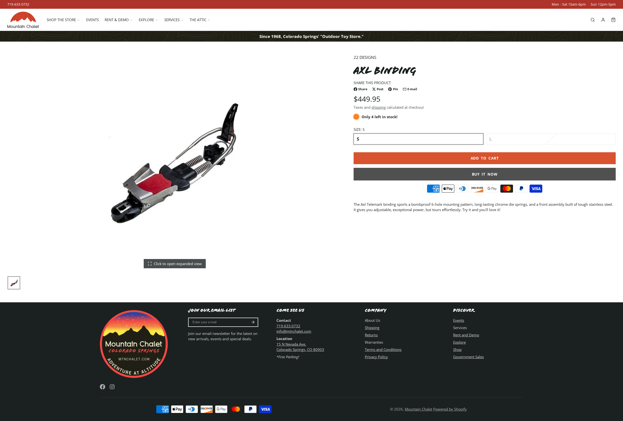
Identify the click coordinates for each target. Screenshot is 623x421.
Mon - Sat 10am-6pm (569, 4)
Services (172, 20)
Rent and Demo (466, 334)
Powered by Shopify (450, 409)
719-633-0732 (18, 4)
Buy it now (485, 174)
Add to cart (485, 158)
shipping (378, 107)
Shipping (372, 327)
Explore (146, 20)
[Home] (23, 20)
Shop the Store (61, 20)
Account (603, 20)
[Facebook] (102, 387)
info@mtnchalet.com (293, 331)
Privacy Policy (376, 356)
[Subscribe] (253, 322)
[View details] (135, 343)
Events (92, 20)
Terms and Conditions (383, 349)
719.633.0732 (288, 325)
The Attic (198, 20)
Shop (457, 349)
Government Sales (468, 356)
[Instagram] (112, 387)
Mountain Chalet (418, 409)
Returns (371, 334)
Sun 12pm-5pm (603, 4)
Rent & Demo (117, 20)
